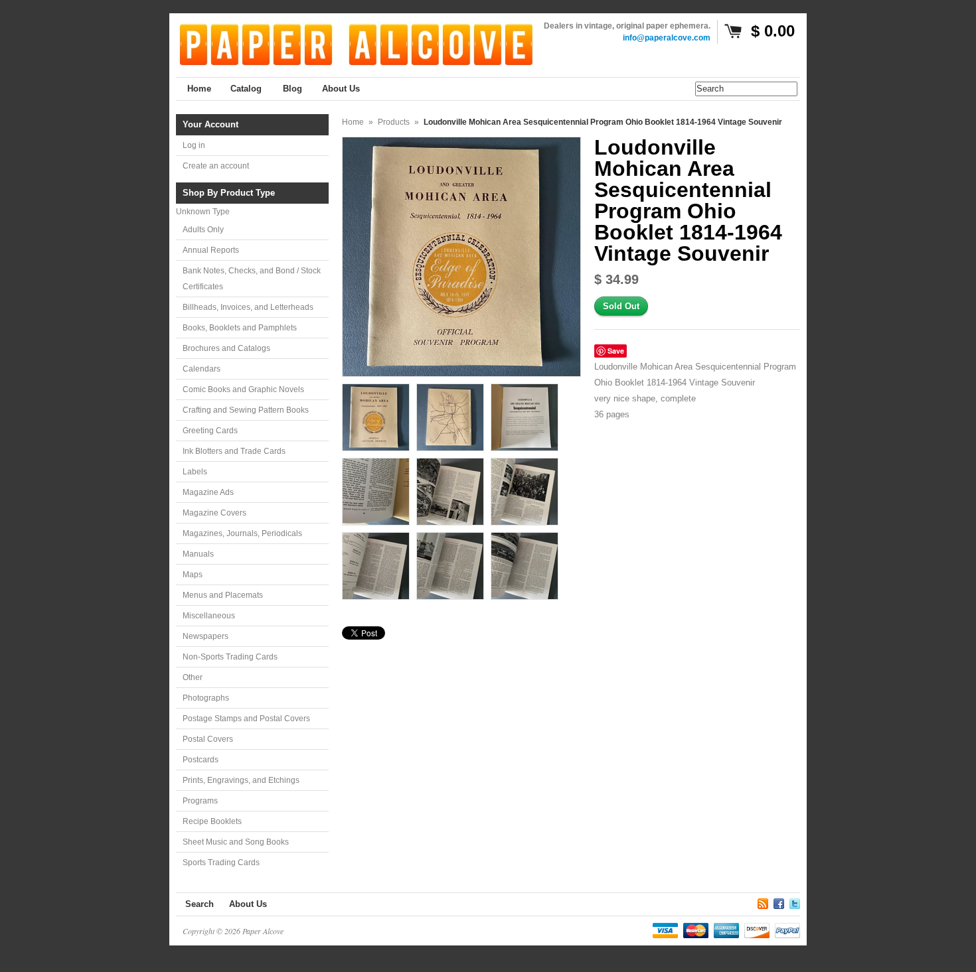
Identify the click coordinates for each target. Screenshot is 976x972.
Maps (193, 574)
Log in (194, 145)
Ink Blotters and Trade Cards (234, 451)
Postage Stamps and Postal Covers (246, 718)
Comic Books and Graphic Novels (243, 389)
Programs (200, 800)
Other (193, 677)
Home (353, 122)
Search (199, 904)
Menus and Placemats (223, 595)
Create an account (216, 166)
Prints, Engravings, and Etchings (241, 780)
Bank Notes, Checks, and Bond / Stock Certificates (252, 278)
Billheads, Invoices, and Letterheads (248, 307)
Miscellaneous (209, 615)
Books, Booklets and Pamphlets (240, 327)
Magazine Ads (208, 492)
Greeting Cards (210, 430)
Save (616, 351)
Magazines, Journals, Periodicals (242, 533)
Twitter (794, 901)
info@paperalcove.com (666, 37)
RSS (763, 901)
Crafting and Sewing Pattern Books (246, 410)
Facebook (778, 901)
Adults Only (203, 229)
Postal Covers (208, 739)
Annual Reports (211, 250)
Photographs (206, 698)
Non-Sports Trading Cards (230, 656)
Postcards (200, 759)
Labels (195, 471)
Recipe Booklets (212, 821)
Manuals (198, 554)
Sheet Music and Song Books (236, 842)
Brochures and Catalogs (226, 348)
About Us (248, 904)
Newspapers (205, 636)
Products (394, 122)
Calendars (201, 369)
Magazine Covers (214, 513)
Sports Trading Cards (221, 862)
